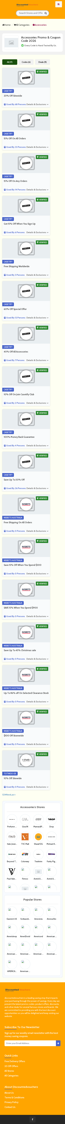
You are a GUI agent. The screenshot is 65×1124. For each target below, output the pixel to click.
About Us (9, 1092)
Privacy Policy (11, 1102)
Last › (13, 794)
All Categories (22, 25)
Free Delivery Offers (15, 1061)
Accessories (41, 25)
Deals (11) (43, 62)
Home (7, 25)
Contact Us (10, 1107)
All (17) (9, 62)
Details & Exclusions (36, 104)
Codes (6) (26, 62)
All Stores (9, 1071)
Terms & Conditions (14, 1097)
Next (8, 794)
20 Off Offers (11, 1066)
